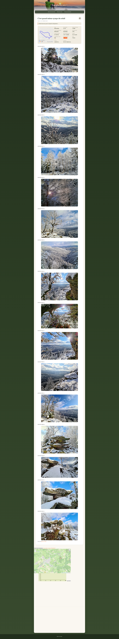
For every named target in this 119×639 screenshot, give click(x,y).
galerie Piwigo (43, 541)
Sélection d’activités (51, 11)
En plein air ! (59, 5)
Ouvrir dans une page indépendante (49, 548)
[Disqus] (59, 593)
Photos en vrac (59, 11)
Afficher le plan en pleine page (38, 548)
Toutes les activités (67, 11)
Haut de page (60, 636)
